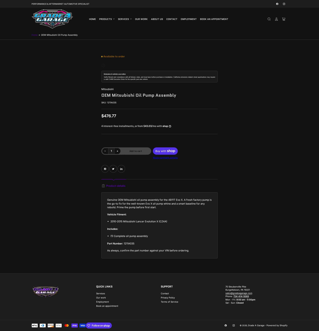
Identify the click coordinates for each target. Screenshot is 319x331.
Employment (189, 19)
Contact (171, 19)
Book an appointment (214, 19)
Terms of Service (169, 301)
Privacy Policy (168, 297)
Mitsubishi (107, 89)
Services (123, 19)
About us (157, 19)
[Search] (269, 19)
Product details (115, 185)
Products (105, 19)
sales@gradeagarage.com (238, 293)
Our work (141, 19)
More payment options (165, 157)
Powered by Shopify (276, 325)
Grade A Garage (256, 325)
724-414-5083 (241, 296)
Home (92, 19)
